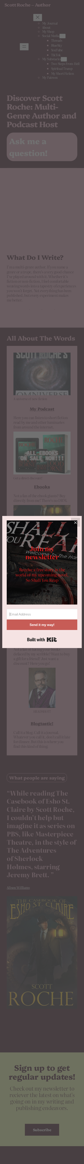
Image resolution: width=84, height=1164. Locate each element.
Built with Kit (42, 640)
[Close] (75, 522)
